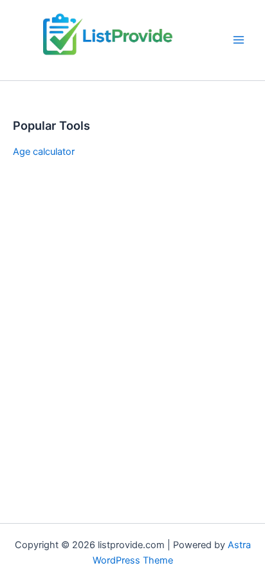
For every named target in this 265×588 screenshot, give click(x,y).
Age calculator (44, 151)
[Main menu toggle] (238, 39)
